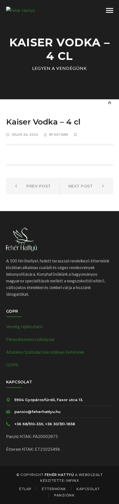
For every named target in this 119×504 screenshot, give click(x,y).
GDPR (12, 364)
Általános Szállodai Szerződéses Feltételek (45, 351)
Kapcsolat (88, 489)
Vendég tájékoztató (24, 326)
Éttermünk (54, 489)
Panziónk (64, 495)
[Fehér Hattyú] (20, 9)
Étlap (25, 489)
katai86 (61, 134)
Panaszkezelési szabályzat (30, 339)
